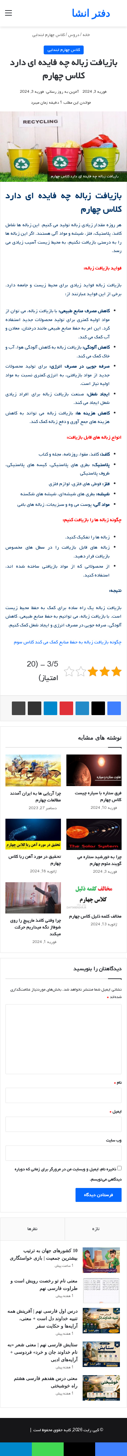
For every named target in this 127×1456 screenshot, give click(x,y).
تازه (96, 1229)
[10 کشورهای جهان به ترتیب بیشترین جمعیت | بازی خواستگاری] (101, 1260)
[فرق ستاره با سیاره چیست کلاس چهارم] (94, 770)
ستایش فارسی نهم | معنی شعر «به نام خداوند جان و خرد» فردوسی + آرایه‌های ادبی (42, 1352)
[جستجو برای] (118, 15)
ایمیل (116, 1111)
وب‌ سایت (114, 1140)
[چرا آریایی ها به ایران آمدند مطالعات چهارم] (33, 770)
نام (118, 1082)
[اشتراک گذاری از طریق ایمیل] (34, 708)
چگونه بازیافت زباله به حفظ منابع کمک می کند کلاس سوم (68, 642)
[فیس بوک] (114, 708)
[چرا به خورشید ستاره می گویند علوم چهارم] (94, 834)
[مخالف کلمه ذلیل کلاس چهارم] (94, 895)
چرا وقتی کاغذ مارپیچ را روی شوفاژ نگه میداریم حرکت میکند (35, 927)
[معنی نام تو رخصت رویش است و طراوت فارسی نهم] (101, 1290)
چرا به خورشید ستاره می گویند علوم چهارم (99, 860)
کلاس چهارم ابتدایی (48, 35)
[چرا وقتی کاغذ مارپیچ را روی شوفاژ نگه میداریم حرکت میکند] (33, 897)
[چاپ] (18, 708)
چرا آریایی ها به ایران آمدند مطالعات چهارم (35, 797)
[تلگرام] (50, 708)
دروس (73, 35)
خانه (87, 35)
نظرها (32, 1229)
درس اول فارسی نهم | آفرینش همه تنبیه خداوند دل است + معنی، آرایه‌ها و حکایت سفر (42, 1319)
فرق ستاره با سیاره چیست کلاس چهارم (98, 796)
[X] (98, 708)
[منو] (8, 15)
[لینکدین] (82, 708)
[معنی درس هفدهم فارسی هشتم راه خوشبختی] (101, 1388)
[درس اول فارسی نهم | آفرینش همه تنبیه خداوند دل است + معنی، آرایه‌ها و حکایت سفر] (101, 1320)
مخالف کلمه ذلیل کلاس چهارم (95, 916)
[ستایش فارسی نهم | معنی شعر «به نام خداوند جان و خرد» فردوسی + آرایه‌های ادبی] (101, 1354)
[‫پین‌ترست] (66, 708)
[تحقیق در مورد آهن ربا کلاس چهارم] (33, 834)
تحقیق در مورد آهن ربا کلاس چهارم (34, 860)
